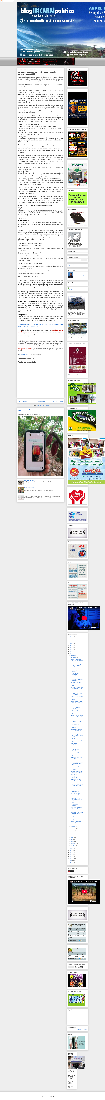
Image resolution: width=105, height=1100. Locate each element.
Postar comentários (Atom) (43, 405)
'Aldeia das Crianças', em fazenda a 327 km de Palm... (77, 717)
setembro (73, 828)
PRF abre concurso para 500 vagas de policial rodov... (77, 689)
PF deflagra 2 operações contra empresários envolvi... (77, 813)
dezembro (73, 655)
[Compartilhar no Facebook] (38, 354)
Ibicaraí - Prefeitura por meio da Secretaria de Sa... (77, 703)
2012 (71, 858)
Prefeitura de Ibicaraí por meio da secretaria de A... (77, 712)
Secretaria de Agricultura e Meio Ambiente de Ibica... (77, 763)
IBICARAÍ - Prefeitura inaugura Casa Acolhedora (76, 776)
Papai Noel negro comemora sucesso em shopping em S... (77, 726)
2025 (71, 639)
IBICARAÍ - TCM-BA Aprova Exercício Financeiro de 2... (75, 795)
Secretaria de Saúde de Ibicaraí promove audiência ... (76, 707)
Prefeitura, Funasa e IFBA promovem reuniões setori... (77, 698)
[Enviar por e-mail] (34, 354)
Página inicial (41, 401)
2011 (71, 860)
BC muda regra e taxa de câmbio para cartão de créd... (77, 684)
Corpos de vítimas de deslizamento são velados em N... (76, 790)
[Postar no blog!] (35, 354)
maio (72, 837)
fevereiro (73, 843)
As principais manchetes (29, 495)
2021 (71, 647)
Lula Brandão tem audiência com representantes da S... (77, 745)
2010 (71, 862)
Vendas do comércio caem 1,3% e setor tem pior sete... (77, 768)
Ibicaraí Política (28, 5)
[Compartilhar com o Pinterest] (40, 354)
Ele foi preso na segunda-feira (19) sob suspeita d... (77, 721)
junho (72, 835)
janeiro (73, 845)
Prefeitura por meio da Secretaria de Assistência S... (76, 804)
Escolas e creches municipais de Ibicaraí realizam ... (76, 749)
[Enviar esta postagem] (31, 354)
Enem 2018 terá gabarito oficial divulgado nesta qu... (77, 759)
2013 (71, 856)
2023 (71, 643)
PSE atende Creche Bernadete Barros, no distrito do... (76, 799)
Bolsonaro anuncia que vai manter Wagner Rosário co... (76, 731)
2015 (71, 852)
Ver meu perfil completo (80, 275)
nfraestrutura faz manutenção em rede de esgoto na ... (76, 693)
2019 (71, 651)
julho (72, 833)
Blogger (61, 1096)
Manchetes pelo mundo (29, 480)
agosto (73, 830)
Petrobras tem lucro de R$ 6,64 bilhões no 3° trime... (76, 818)
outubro (73, 826)
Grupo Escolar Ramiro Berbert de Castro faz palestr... (76, 809)
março (72, 841)
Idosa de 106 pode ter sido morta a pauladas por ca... (77, 735)
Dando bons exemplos (29, 487)
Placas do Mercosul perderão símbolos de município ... (77, 679)
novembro (73, 657)
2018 (71, 653)
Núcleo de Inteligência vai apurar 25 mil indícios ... (77, 785)
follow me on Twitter (82, 1029)
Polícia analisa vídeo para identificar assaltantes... (77, 772)
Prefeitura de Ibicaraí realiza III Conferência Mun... (77, 823)
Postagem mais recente (24, 401)
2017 (71, 848)
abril (72, 839)
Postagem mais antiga (57, 401)
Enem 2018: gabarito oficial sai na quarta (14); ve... (76, 781)
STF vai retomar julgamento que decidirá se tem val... (76, 675)
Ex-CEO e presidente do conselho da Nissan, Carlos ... (77, 740)
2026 (71, 636)
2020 (71, 649)
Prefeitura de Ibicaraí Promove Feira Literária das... (77, 661)
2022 (71, 645)
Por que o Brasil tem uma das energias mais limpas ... (77, 670)
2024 (71, 641)
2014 (71, 854)
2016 (71, 850)
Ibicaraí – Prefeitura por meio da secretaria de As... (76, 754)
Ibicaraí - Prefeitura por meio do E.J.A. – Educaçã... (76, 665)
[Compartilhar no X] (37, 354)
